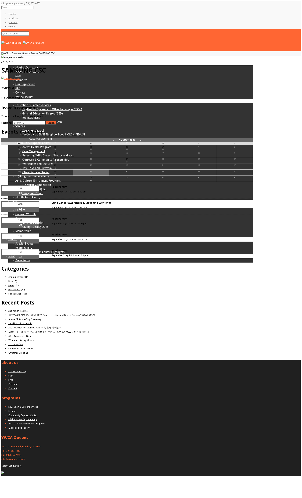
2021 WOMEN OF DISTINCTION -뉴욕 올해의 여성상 (35, 328)
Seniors (20, 126)
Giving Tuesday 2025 (35, 226)
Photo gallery (23, 247)
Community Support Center (33, 143)
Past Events (14, 290)
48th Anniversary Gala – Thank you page (33, 264)
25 (55, 172)
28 (55, 147)
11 (55, 159)
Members (21, 80)
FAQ (17, 88)
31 (163, 147)
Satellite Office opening (20, 324)
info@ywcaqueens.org (13, 3)
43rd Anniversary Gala (19, 336)
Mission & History (26, 67)
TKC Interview (15, 345)
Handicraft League (34, 189)
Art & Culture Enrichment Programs (26, 424)
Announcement (16, 277)
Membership (23, 231)
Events (12, 239)
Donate (19, 218)
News (11, 256)
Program (13, 101)
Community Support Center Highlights (39, 252)
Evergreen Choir (32, 193)
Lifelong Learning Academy (32, 176)
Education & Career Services (33, 105)
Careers (20, 210)
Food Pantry (59, 186)
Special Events (24, 243)
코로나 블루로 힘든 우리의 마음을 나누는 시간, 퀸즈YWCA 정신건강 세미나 (48, 332)
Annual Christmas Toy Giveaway (24, 319)
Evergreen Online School (21, 349)
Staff (18, 75)
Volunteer (21, 235)
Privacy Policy (24, 96)
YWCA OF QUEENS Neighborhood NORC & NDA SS (53, 134)
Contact (20, 92)
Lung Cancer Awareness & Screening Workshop (82, 202)
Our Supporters (25, 84)
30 (126, 147)
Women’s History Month (21, 340)
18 (55, 165)
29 (91, 147)
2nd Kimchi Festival (18, 311)
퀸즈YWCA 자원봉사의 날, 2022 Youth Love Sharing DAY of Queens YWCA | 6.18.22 (51, 315)
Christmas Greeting (18, 353)
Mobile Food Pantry (27, 197)
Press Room (22, 260)
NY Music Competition (36, 185)
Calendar (14, 201)
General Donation (33, 222)
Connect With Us (25, 214)
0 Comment (7, 88)
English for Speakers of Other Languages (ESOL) (52, 109)
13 (127, 159)
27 (19, 147)
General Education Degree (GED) (42, 113)
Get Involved (16, 205)
